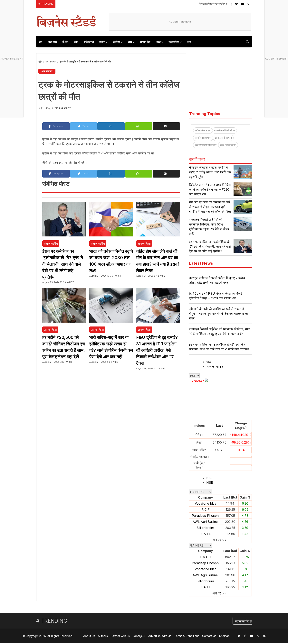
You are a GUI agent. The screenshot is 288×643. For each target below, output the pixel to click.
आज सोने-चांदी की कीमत (224, 130)
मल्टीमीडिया (174, 41)
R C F (205, 509)
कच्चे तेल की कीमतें (228, 144)
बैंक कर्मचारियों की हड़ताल (205, 144)
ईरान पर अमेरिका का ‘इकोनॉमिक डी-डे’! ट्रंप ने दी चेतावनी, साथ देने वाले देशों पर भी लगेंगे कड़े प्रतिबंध (62, 264)
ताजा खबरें (52, 41)
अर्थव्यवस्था (89, 41)
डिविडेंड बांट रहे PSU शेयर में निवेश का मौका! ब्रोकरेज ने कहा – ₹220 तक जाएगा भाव (210, 189)
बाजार (102, 41)
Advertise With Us (159, 636)
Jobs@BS (139, 636)
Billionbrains (206, 528)
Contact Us (209, 636)
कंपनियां (116, 41)
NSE (209, 482)
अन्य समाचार (50, 61)
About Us (89, 636)
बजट (76, 41)
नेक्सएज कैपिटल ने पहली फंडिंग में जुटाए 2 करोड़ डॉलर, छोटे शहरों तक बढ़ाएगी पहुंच (208, 3)
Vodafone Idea (205, 503)
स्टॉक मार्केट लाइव (202, 130)
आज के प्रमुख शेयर (203, 137)
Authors (103, 636)
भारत (158, 41)
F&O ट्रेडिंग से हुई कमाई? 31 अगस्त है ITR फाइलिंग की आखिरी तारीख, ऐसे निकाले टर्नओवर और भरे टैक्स (157, 350)
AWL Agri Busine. (205, 522)
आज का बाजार (214, 366)
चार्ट (208, 362)
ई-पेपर (65, 41)
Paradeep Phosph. (205, 516)
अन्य (189, 41)
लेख (130, 41)
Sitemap (224, 636)
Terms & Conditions (186, 636)
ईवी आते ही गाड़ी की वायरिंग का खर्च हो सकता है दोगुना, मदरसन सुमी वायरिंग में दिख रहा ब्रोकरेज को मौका (210, 207)
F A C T (205, 557)
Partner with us (120, 636)
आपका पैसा (145, 41)
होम (40, 41)
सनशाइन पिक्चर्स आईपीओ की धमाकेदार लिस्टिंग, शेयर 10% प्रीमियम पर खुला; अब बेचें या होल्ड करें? (219, 331)
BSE (209, 478)
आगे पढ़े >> (219, 540)
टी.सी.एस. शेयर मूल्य (223, 137)
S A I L (205, 534)
